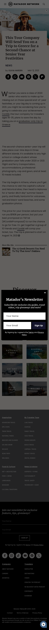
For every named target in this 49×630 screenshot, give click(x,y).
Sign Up (39, 325)
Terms (31, 332)
